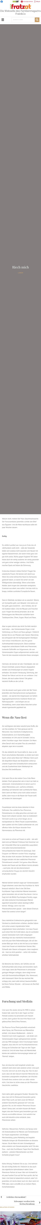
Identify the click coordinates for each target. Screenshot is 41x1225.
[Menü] (2, 19)
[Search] (37, 19)
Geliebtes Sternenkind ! (16, 1197)
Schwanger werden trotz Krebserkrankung (24, 1202)
